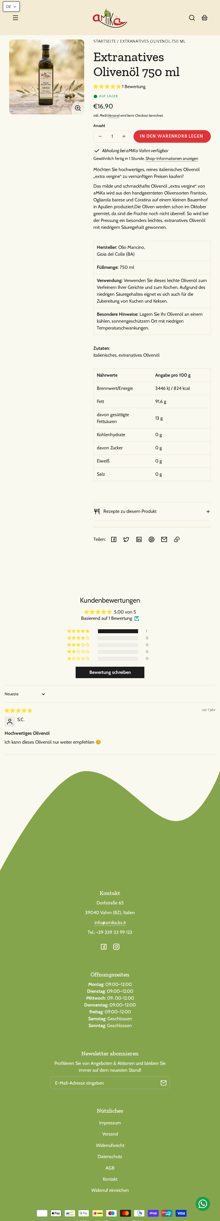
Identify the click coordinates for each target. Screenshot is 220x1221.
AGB (110, 1168)
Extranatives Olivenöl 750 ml (153, 41)
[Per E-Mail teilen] (164, 539)
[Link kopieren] (176, 539)
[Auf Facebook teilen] (113, 539)
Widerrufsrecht (110, 1145)
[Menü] (15, 17)
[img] (18, 710)
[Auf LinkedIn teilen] (139, 539)
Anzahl (99, 125)
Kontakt (110, 1179)
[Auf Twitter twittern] (126, 539)
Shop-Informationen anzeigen (172, 158)
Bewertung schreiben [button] (110, 672)
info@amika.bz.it (110, 922)
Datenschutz (110, 1156)
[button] (192, 17)
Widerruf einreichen (110, 1190)
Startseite (104, 41)
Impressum (110, 1122)
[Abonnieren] (163, 1083)
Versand (113, 115)
